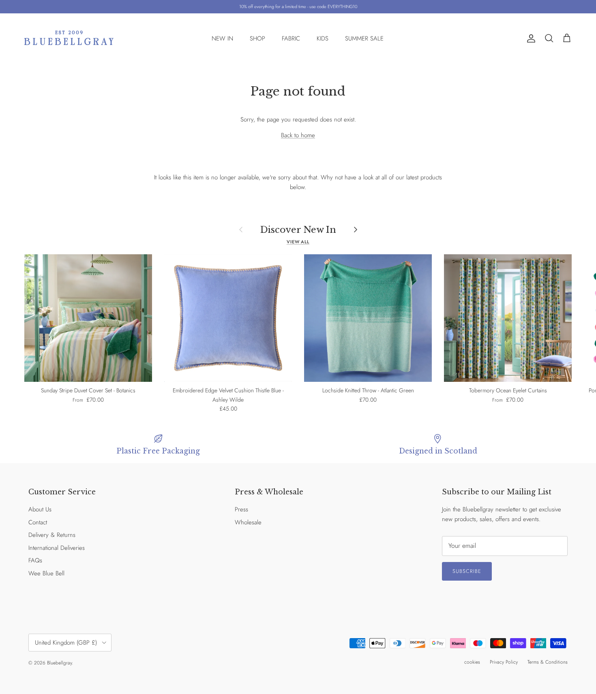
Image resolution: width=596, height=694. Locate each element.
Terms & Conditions (547, 662)
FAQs (35, 560)
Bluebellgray (59, 662)
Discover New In (298, 229)
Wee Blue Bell (46, 573)
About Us (39, 509)
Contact (37, 522)
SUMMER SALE (364, 38)
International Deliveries (56, 547)
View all (298, 241)
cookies (472, 662)
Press (241, 509)
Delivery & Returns (51, 534)
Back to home (298, 135)
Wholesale (248, 522)
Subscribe (466, 571)
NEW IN (222, 38)
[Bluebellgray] (69, 38)
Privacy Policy (504, 662)
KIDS (322, 38)
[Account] (529, 38)
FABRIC (291, 38)
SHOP (257, 38)
